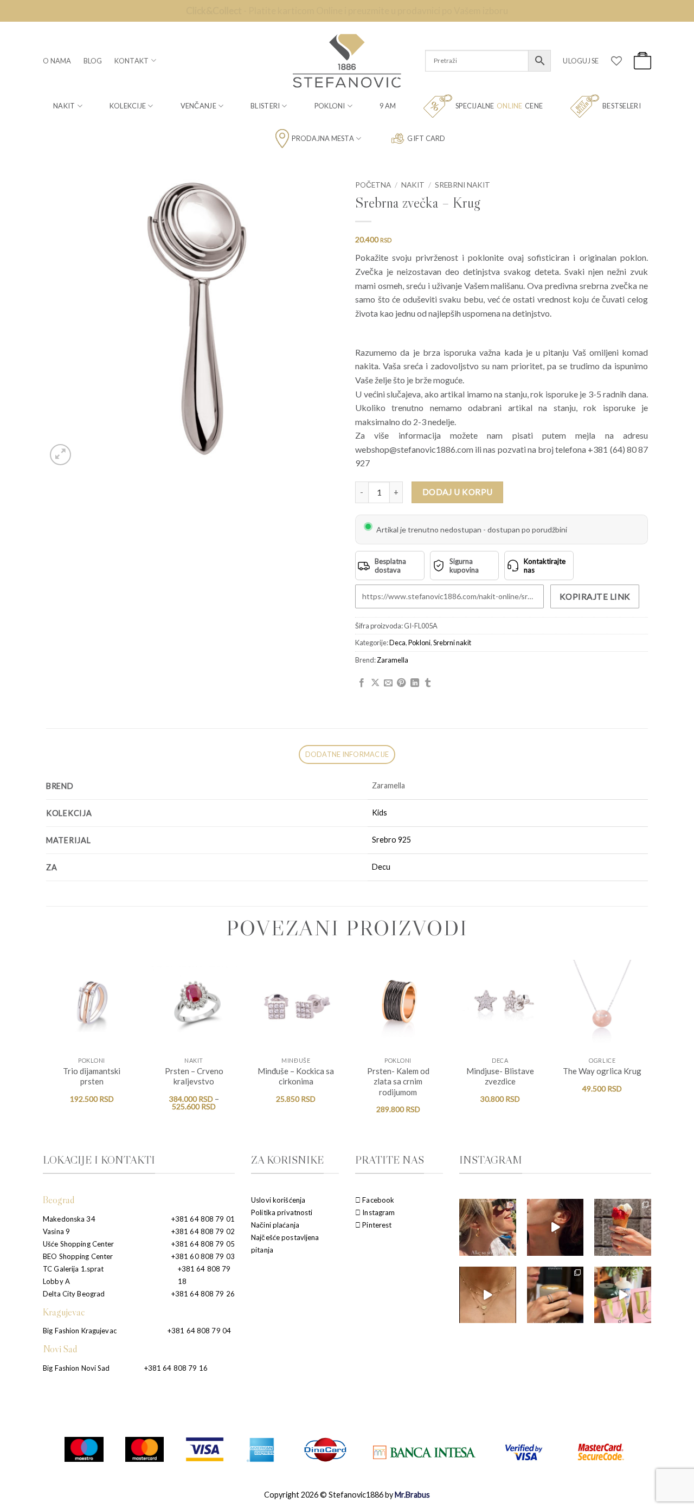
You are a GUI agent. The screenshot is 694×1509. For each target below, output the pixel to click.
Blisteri (265, 105)
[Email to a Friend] (388, 683)
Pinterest (376, 1225)
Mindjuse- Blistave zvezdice (500, 1076)
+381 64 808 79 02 (203, 1231)
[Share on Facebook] (361, 683)
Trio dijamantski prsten (91, 1076)
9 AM (388, 105)
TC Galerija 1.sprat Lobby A (73, 1275)
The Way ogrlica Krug (602, 1071)
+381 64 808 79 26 (203, 1293)
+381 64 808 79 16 (176, 1368)
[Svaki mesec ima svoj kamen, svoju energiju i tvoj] (555, 1227)
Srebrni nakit (462, 185)
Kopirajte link (595, 596)
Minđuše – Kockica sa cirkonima (296, 1076)
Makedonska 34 (69, 1219)
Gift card (426, 138)
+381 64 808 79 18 (204, 1275)
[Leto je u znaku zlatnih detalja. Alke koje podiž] (487, 1227)
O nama (57, 60)
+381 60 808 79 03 (203, 1256)
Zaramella (392, 660)
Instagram (378, 1212)
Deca (397, 642)
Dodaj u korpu (457, 492)
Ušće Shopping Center (78, 1244)
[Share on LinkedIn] (414, 683)
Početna (373, 185)
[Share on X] (375, 683)
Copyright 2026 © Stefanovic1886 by (347, 1494)
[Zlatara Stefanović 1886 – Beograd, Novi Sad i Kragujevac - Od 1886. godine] (347, 61)
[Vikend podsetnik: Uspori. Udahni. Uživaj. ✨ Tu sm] (555, 1295)
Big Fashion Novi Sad (76, 1368)
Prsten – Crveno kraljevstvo (194, 1076)
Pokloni (329, 105)
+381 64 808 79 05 (203, 1244)
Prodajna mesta (323, 138)
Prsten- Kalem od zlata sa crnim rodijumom (398, 1081)
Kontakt (131, 60)
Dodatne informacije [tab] (347, 754)
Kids (379, 812)
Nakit (64, 105)
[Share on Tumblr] (427, 683)
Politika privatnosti (282, 1212)
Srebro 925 (391, 839)
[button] (581, 60)
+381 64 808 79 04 (199, 1330)
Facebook (377, 1200)
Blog (92, 60)
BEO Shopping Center (78, 1256)
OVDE (404, 10)
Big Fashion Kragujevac (80, 1330)
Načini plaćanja (275, 1225)
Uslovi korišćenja (278, 1200)
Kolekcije (128, 105)
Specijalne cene (499, 105)
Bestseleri (621, 105)
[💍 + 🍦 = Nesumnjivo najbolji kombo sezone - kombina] (622, 1227)
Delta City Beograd (74, 1293)
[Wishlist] (616, 61)
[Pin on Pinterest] (401, 683)
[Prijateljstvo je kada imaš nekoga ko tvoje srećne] (622, 1295)
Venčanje (198, 105)
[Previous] (46, 1046)
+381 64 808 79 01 (203, 1219)
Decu (381, 866)
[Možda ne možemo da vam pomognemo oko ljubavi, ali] (487, 1295)
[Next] (647, 1046)
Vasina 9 (56, 1231)
